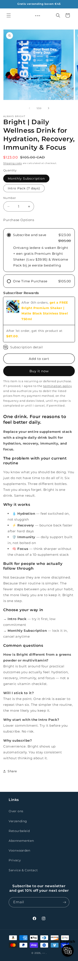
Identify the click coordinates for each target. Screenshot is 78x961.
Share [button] (12, 771)
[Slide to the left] (29, 108)
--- (43, 952)
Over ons (16, 811)
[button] (8, 15)
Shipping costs (12, 163)
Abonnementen (21, 841)
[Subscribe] (64, 902)
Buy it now (39, 371)
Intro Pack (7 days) (24, 188)
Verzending (18, 821)
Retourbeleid (19, 831)
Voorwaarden (19, 850)
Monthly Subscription (26, 178)
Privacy (15, 860)
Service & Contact (23, 870)
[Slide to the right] (48, 108)
